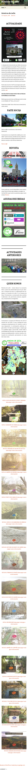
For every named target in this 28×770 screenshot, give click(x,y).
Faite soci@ (4, 144)
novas (14, 15)
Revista (7, 195)
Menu (2, 7)
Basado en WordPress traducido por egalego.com (12, 765)
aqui (6, 90)
